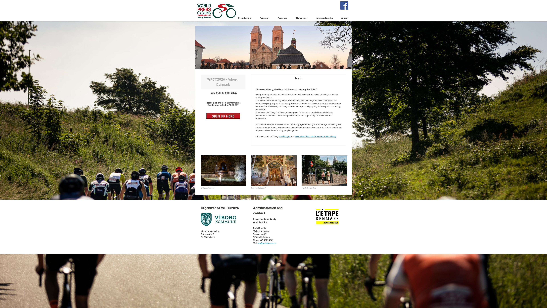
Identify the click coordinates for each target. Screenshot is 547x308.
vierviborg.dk (284, 136)
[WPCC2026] (223, 118)
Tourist (299, 78)
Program (264, 18)
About (344, 18)
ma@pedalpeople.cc (267, 243)
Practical (282, 18)
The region (301, 18)
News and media (324, 18)
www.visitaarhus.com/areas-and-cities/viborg (315, 136)
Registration (244, 18)
